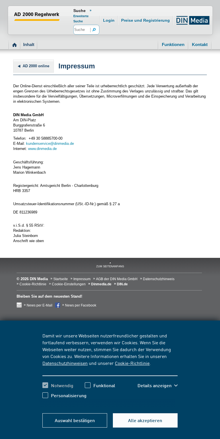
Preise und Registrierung (145, 20)
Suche (79, 10)
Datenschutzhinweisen (65, 363)
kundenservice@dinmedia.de (50, 143)
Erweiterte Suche (81, 18)
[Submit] (94, 30)
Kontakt (200, 44)
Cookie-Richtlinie (132, 363)
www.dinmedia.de (42, 149)
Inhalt (28, 44)
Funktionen (173, 44)
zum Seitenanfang (110, 266)
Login (109, 20)
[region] (110, 370)
